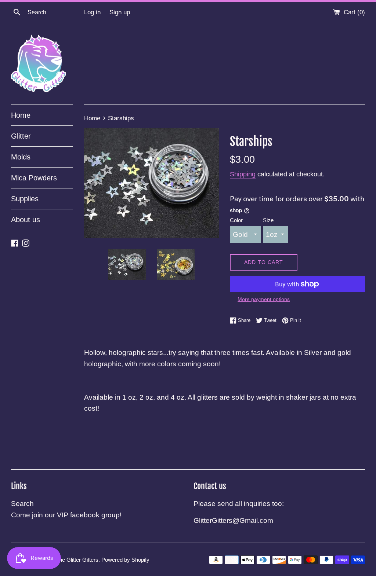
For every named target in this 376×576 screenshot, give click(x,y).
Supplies (25, 199)
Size (268, 220)
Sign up (119, 12)
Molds (20, 157)
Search (22, 503)
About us (25, 220)
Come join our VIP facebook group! (66, 515)
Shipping (243, 174)
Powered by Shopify (125, 560)
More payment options (264, 299)
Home (20, 115)
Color (236, 220)
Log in (92, 12)
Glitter (21, 136)
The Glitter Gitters (77, 560)
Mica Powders (34, 178)
